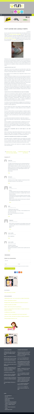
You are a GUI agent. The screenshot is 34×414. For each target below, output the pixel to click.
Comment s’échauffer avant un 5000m (10, 304)
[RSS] (21, 272)
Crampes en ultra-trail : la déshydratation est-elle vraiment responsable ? (15, 314)
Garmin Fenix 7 (7, 399)
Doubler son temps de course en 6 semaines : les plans (23, 388)
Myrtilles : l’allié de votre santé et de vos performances (12, 306)
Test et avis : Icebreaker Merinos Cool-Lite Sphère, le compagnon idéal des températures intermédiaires (10, 368)
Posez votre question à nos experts (9, 292)
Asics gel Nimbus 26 (8, 395)
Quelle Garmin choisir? (8, 409)
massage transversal (13, 34)
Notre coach (14, 39)
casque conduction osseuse (9, 398)
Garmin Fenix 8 (7, 400)
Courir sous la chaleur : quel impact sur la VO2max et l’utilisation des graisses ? (16, 316)
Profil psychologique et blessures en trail (10, 318)
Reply (9, 183)
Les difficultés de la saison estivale (9, 312)
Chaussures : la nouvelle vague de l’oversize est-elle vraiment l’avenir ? (23, 374)
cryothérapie (19, 34)
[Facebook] (15, 272)
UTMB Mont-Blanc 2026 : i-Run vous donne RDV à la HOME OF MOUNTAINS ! (16, 298)
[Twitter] (17, 272)
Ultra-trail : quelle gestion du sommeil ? (10, 300)
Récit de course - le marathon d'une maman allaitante (11, 152)
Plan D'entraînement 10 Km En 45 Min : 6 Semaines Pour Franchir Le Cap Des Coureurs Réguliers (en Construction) (24, 362)
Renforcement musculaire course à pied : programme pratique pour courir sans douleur (24, 353)
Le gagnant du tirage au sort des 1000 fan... (23, 152)
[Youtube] (19, 272)
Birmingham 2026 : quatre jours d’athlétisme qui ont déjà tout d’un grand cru (16, 302)
